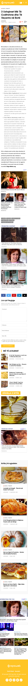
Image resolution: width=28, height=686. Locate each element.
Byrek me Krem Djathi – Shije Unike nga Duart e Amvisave (13, 585)
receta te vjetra (16, 218)
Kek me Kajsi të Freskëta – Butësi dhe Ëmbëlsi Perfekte (13, 553)
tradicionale (5, 220)
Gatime (3, 218)
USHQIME (12, 220)
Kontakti (17, 671)
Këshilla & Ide (8, 412)
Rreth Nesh (10, 671)
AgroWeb (3, 21)
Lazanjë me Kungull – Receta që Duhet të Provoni (13, 489)
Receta (8, 218)
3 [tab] (24, 398)
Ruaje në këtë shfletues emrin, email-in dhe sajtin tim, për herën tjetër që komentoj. (14, 341)
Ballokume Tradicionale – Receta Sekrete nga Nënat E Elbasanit (17, 374)
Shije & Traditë (6, 8)
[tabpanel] (14, 410)
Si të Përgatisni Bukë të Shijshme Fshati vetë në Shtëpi (13, 521)
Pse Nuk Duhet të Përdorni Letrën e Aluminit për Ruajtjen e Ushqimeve (14, 416)
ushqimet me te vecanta (7, 222)
